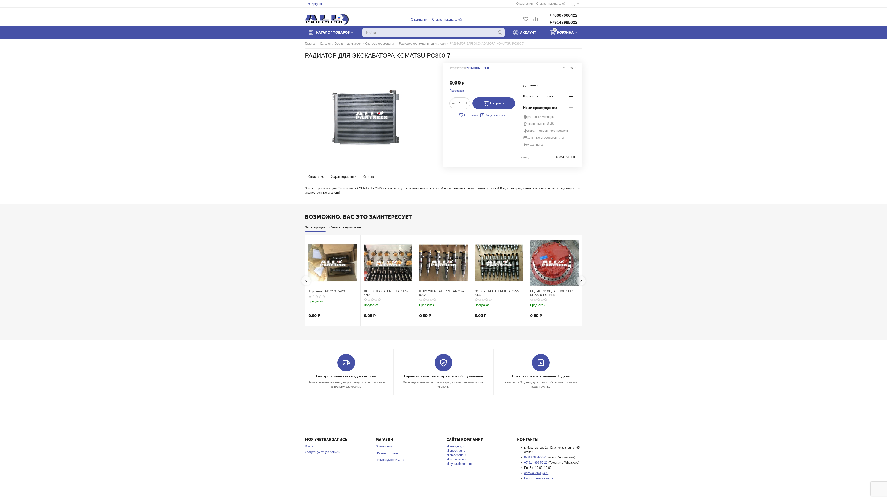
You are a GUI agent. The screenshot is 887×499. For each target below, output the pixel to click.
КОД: (566, 68)
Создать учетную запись (322, 452)
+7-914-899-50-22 (536, 462)
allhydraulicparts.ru (459, 464)
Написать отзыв (478, 68)
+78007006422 (563, 15)
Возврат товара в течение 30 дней (541, 376)
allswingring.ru (456, 446)
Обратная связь (387, 453)
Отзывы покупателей (447, 19)
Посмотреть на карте (538, 478)
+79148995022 (563, 22)
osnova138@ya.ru (536, 473)
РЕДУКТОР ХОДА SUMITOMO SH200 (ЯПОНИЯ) (551, 293)
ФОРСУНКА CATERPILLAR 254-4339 (497, 293)
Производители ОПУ (390, 460)
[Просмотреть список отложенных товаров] (526, 19)
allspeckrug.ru (456, 450)
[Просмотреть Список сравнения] (535, 19)
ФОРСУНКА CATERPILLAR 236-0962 (441, 293)
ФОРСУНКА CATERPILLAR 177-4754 (386, 293)
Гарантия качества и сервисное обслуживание (443, 376)
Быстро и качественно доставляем (346, 376)
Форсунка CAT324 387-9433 (327, 291)
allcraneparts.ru (457, 455)
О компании (419, 19)
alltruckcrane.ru (457, 459)
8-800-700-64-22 (535, 457)
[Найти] (500, 32)
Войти (309, 446)
